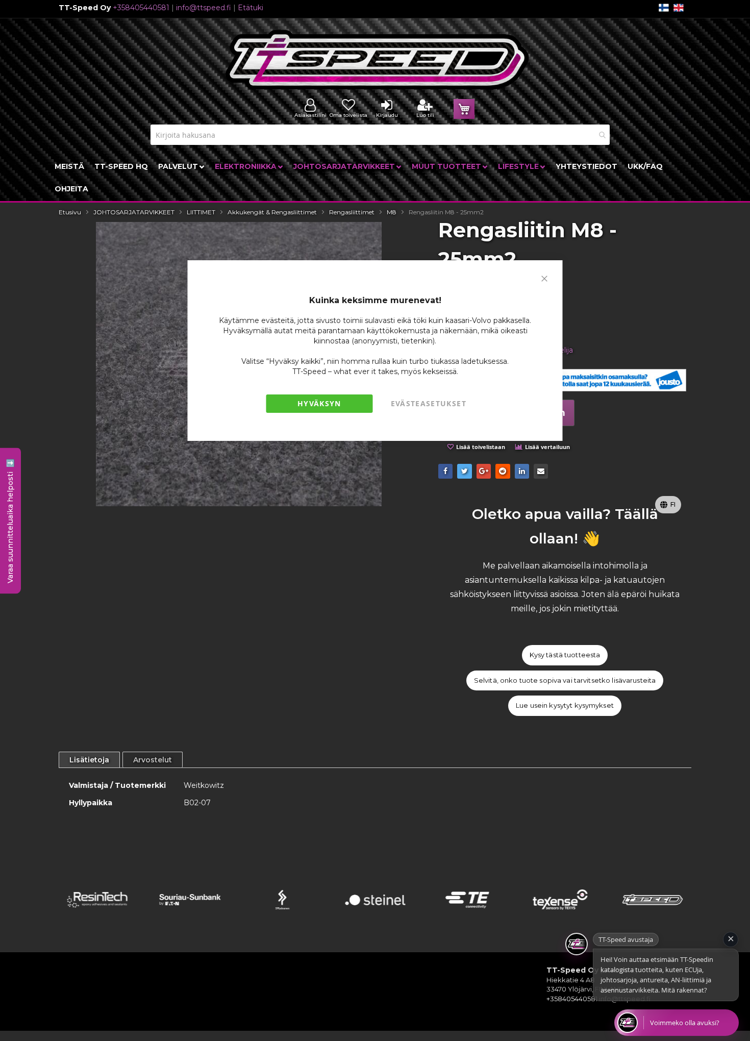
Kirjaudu (387, 115)
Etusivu (70, 212)
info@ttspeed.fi (203, 7)
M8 (391, 212)
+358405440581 (141, 7)
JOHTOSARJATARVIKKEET (133, 212)
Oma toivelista (348, 115)
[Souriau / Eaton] (189, 913)
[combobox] (380, 135)
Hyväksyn (319, 403)
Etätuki (250, 7)
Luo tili (425, 115)
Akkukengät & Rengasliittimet (272, 212)
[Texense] (560, 913)
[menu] (375, 177)
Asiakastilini (310, 115)
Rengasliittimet (351, 212)
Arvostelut (152, 759)
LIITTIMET (201, 212)
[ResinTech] (97, 913)
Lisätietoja (89, 759)
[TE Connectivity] (467, 913)
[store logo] (377, 60)
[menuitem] (69, 166)
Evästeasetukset (428, 403)
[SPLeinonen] (282, 913)
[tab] (89, 760)
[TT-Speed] (653, 913)
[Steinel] (375, 913)
